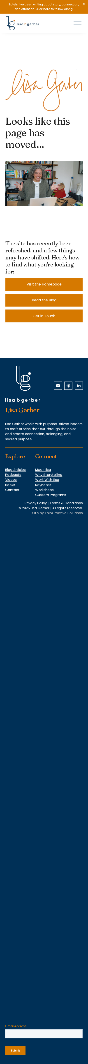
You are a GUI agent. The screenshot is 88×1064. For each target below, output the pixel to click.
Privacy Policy (36, 503)
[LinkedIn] (79, 386)
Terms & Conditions (66, 503)
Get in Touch (44, 316)
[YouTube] (58, 386)
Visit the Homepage (44, 284)
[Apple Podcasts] (68, 386)
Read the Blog (44, 300)
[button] (84, 4)
